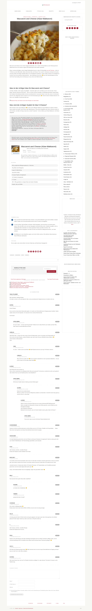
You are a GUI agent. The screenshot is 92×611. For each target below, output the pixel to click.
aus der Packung (50, 70)
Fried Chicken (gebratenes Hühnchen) (18, 279)
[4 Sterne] (24, 148)
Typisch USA (40, 11)
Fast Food (68, 98)
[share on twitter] (52, 259)
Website (11, 587)
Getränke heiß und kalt (71, 106)
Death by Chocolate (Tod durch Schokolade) (19, 287)
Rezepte (51, 11)
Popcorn (66, 189)
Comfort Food (41, 16)
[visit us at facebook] (67, 28)
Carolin (12, 332)
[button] (28, 63)
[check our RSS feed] (77, 28)
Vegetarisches (68, 151)
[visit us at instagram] (70, 28)
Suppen (66, 148)
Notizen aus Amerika (41, 124)
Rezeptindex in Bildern (68, 275)
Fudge (66, 179)
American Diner (27, 16)
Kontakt (16, 608)
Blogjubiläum (67, 96)
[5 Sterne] (26, 148)
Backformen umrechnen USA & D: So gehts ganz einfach (71, 280)
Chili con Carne (68, 117)
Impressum (73, 11)
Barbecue (67, 110)
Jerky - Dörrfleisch (68, 181)
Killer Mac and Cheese (34, 138)
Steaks (66, 146)
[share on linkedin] (55, 259)
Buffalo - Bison (67, 164)
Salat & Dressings (68, 141)
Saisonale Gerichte (70, 158)
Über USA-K (62, 11)
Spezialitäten (69, 161)
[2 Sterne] (22, 148)
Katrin (11, 305)
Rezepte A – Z (67, 273)
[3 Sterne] (23, 148)
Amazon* (38, 126)
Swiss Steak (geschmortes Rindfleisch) (18, 283)
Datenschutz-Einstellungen (28, 608)
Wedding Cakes (68, 194)
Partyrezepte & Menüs (71, 153)
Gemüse (66, 129)
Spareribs (66, 144)
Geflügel (66, 127)
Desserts (66, 119)
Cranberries (67, 172)
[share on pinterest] (54, 259)
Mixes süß (66, 186)
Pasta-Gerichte (68, 136)
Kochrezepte (69, 108)
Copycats (67, 169)
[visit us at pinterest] (72, 28)
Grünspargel (67, 131)
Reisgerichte (67, 139)
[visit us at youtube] (75, 28)
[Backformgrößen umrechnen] (72, 264)
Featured (66, 101)
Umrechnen (17, 11)
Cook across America (27, 119)
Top (81, 608)
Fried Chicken (68, 177)
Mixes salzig (67, 184)
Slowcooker (67, 191)
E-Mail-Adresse (13, 584)
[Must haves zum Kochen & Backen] (72, 37)
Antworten (57, 294)
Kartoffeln (67, 134)
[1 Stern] (21, 148)
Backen (68, 94)
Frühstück (68, 103)
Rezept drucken (16, 153)
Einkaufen (29, 11)
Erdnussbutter (68, 174)
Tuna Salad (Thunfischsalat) (53, 279)
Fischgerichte (67, 122)
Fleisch (66, 124)
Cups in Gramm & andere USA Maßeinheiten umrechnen (70, 277)
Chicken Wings (68, 114)
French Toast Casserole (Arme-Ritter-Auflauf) (19, 285)
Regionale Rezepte (70, 156)
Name (11, 581)
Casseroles (34, 16)
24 (58, 259)
